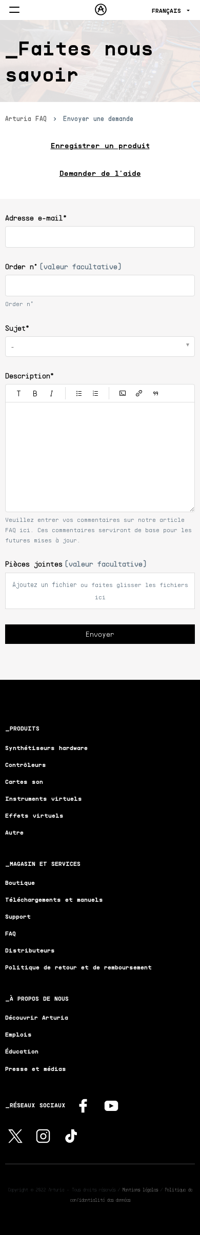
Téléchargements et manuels (54, 899)
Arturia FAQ (26, 118)
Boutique (20, 882)
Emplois (18, 1034)
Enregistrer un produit (100, 145)
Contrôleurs (25, 764)
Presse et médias (35, 1068)
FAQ (10, 933)
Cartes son (24, 781)
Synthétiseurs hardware (46, 748)
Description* (29, 375)
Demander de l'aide (100, 173)
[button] (19, 393)
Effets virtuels (34, 815)
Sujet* (17, 327)
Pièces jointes (76, 563)
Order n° (63, 266)
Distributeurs (30, 950)
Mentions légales (140, 1189)
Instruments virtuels (43, 798)
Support (18, 916)
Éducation (21, 1051)
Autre (14, 832)
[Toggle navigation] (14, 10)
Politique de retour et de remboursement (78, 967)
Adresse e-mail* (36, 217)
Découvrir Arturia (36, 1017)
